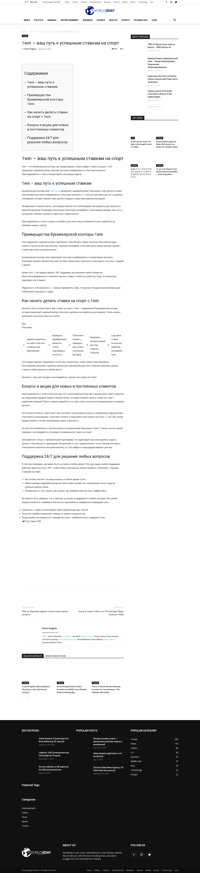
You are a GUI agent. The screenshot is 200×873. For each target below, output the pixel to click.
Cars (151, 2)
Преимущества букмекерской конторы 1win (45, 99)
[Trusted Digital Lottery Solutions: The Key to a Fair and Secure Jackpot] (38, 673)
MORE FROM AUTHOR (55, 656)
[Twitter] (176, 2)
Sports (132, 2)
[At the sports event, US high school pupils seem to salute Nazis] (142, 131)
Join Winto (67, 636)
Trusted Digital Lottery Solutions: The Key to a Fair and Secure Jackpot (36, 689)
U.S (133, 138)
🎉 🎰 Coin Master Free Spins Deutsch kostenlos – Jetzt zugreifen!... (167, 171)
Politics (75, 2)
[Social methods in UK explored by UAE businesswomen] (29, 770)
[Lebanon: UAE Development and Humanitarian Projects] (29, 756)
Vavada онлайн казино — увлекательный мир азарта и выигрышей (107, 741)
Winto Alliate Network (67, 639)
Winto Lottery (109, 639)
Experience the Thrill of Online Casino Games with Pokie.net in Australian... (163, 79)
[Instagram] (171, 2)
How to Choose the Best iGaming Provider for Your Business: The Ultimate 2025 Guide (106, 689)
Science (116, 2)
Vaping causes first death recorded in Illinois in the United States (160, 94)
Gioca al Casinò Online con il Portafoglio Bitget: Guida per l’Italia (101, 613)
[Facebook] (166, 2)
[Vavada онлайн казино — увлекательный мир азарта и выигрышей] (83, 742)
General (84, 2)
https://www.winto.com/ (50, 632)
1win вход (55, 191)
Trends (33, 31)
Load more (153, 106)
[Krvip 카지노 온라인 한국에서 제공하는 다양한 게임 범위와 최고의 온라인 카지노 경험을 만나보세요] (142, 159)
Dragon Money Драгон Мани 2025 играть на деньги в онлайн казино (167, 144)
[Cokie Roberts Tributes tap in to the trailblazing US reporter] (29, 742)
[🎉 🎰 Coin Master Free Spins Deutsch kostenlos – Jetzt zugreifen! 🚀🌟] (167, 159)
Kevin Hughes (30, 49)
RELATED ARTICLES (33, 656)
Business (107, 2)
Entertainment (95, 2)
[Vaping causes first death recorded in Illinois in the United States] (138, 95)
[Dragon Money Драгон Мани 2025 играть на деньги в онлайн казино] (167, 131)
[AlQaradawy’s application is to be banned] (83, 757)
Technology (142, 2)
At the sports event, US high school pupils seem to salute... (141, 144)
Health (125, 2)
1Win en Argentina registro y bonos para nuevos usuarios (45, 613)
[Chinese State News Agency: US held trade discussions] (83, 771)
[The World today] (100, 10)
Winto (44, 636)
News (67, 2)
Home (24, 31)
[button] (174, 20)
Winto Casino (87, 636)
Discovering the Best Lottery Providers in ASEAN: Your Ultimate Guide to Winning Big (72, 689)
